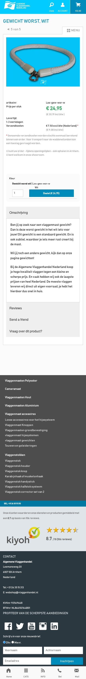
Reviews (15, 308)
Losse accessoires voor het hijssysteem (30, 419)
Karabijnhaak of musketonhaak (24, 476)
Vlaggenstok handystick (20, 481)
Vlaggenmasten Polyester (21, 380)
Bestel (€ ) (51, 193)
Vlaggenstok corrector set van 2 (24, 492)
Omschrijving (18, 212)
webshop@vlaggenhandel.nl (22, 592)
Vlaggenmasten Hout (18, 397)
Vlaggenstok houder (17, 466)
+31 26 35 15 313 (15, 587)
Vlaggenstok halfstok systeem (23, 486)
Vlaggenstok (13, 460)
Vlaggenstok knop (16, 471)
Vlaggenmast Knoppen (19, 425)
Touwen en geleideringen (21, 445)
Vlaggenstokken (15, 455)
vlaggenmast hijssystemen (22, 435)
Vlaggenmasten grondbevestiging (26, 430)
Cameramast (13, 389)
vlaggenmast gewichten (20, 440)
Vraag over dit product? (25, 331)
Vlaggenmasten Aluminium (22, 405)
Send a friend (18, 319)
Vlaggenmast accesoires (20, 414)
